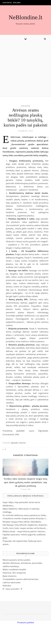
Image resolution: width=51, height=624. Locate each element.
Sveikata (25, 106)
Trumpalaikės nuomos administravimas (20, 579)
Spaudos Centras (18, 442)
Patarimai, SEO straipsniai (14, 572)
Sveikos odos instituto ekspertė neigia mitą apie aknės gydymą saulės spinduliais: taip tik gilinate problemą (25, 482)
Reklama (17, 3)
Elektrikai (7, 585)
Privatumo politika (25, 622)
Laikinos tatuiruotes (11, 582)
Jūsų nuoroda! (12, 589)
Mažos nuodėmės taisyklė (14, 569)
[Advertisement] (25, 69)
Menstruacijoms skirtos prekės (16, 560)
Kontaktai (7, 3)
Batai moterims (9, 576)
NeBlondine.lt (25, 17)
